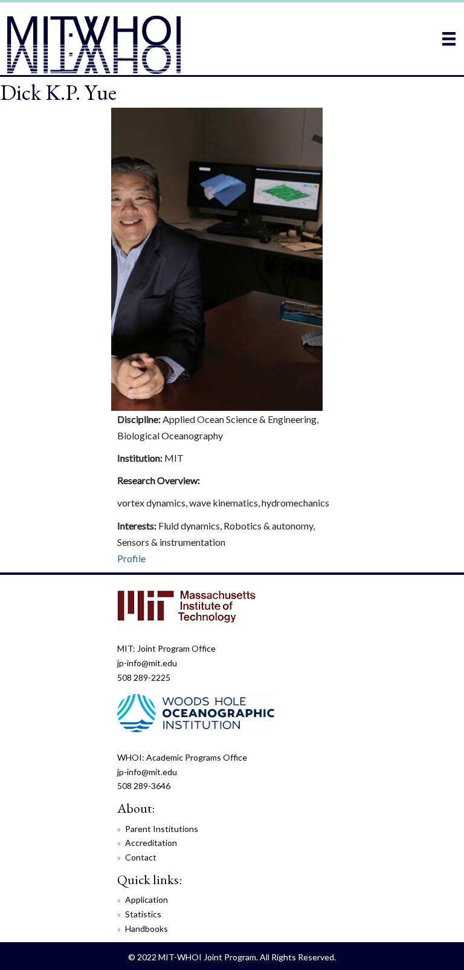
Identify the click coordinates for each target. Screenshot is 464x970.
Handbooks (146, 928)
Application (146, 899)
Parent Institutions (161, 829)
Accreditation (151, 842)
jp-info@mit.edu (147, 663)
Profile (131, 558)
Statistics (143, 914)
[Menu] (449, 38)
